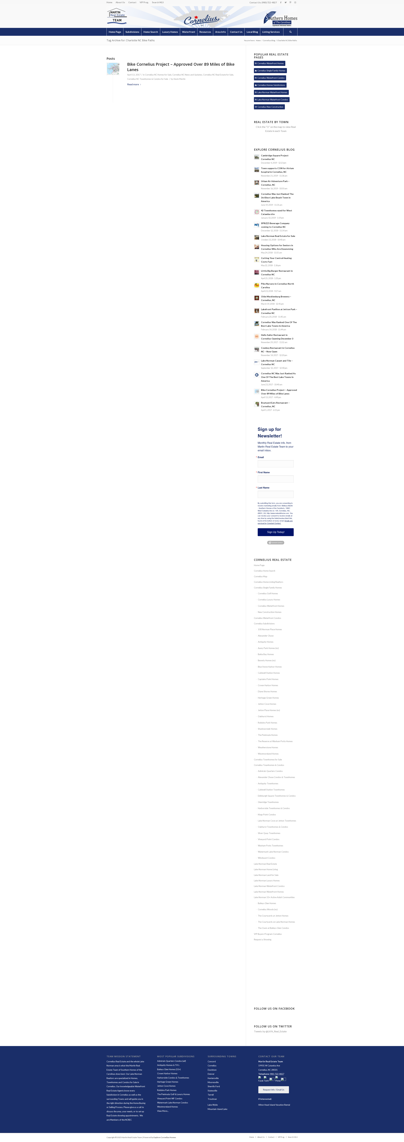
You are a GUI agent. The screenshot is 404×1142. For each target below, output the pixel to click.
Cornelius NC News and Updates (187, 74)
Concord (212, 1061)
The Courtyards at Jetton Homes (273, 915)
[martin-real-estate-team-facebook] (260, 1079)
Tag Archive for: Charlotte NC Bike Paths (131, 40)
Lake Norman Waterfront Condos (269, 886)
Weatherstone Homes (268, 747)
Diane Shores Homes (267, 691)
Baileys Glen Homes (267, 903)
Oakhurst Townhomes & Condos (273, 827)
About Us (120, 2)
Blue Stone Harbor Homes (270, 666)
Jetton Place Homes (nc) (269, 710)
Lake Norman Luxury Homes (267, 880)
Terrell (211, 1094)
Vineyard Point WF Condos (169, 1098)
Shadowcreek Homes (267, 729)
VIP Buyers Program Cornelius (268, 934)
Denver (211, 1074)
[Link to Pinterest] (290, 2)
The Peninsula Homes (268, 735)
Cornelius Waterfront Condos (267, 618)
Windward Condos (266, 858)
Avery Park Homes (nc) (268, 648)
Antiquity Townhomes (268, 783)
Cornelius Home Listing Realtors (268, 582)
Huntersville (213, 1078)
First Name (264, 472)
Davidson (212, 1070)
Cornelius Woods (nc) (268, 909)
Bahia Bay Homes (266, 654)
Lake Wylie (213, 1105)
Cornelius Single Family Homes (268, 587)
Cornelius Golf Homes (268, 593)
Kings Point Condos (267, 814)
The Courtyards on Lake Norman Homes (276, 922)
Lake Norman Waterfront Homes (269, 891)
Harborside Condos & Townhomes (173, 1077)
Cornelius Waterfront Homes (271, 606)
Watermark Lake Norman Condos (273, 851)
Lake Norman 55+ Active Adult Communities (274, 897)
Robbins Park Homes (267, 722)
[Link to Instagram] (295, 2)
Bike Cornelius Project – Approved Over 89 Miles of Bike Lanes (181, 66)
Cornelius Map (260, 576)
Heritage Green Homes (268, 698)
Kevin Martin (179, 79)
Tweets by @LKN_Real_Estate (270, 1031)
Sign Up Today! (275, 532)
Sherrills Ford (214, 1086)
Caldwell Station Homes (269, 673)
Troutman (212, 1099)
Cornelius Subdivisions (264, 623)
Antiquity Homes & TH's (168, 1065)
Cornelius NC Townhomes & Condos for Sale (147, 79)
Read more (133, 84)
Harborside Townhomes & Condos (274, 808)
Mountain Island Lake (217, 1109)
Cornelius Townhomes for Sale (268, 759)
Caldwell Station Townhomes (271, 789)
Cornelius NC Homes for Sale (158, 74)
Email (261, 457)
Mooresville (213, 1082)
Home (109, 2)
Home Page (259, 565)
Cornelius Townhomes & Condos (269, 765)
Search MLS (158, 2)
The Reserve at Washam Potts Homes (275, 741)
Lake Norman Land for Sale (266, 875)
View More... (163, 1111)
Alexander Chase (265, 635)
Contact (132, 2)
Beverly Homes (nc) (267, 660)
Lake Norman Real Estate (265, 864)
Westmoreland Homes (268, 753)
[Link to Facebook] (281, 2)
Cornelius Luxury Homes (269, 599)
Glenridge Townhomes (268, 802)
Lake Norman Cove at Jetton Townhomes (277, 820)
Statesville (212, 1090)
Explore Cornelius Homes (165, 1137)
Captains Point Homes (268, 679)
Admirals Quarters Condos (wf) (171, 1061)
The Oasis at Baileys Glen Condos (273, 928)
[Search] (290, 32)
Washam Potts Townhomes (270, 845)
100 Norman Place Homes (270, 629)
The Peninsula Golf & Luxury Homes (173, 1094)
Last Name (263, 487)
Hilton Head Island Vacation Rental (274, 1105)
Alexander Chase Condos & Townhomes (276, 777)
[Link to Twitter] (285, 2)
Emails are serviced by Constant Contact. (275, 521)
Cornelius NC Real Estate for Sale (218, 74)
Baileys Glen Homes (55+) (169, 1069)
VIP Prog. (144, 2)
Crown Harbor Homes (268, 685)
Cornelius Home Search (264, 571)
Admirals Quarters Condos (270, 771)
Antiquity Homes (265, 642)
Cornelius (212, 1065)
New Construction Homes (269, 612)
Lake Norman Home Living (266, 869)
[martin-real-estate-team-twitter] (266, 1079)
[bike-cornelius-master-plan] (113, 69)
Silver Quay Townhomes (269, 833)
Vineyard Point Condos (268, 839)
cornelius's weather (276, 985)
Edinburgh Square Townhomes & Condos (277, 796)
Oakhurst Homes (265, 716)
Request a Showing (262, 939)
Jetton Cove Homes (267, 704)
